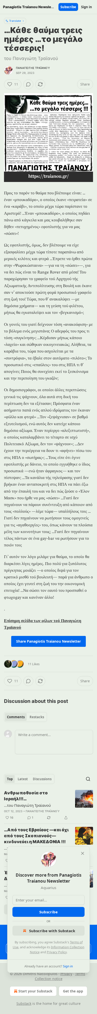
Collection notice (48, 978)
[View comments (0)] (28, 84)
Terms (80, 973)
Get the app (73, 991)
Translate (15, 21)
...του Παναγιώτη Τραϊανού (27, 805)
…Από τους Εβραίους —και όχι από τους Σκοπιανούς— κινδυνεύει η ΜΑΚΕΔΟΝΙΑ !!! (36, 835)
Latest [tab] (23, 779)
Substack (23, 1003)
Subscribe (68, 7)
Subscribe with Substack (52, 930)
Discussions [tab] (42, 779)
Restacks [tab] (37, 717)
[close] (83, 853)
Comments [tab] (16, 717)
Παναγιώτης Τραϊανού (33, 68)
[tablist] (25, 717)
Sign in (86, 7)
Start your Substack (35, 991)
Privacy (66, 973)
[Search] (88, 779)
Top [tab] (10, 779)
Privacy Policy (57, 952)
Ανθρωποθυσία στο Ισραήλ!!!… (26, 795)
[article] (48, 805)
